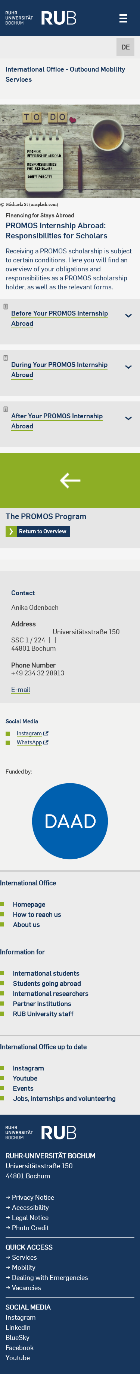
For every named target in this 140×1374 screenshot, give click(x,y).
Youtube (25, 1078)
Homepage (29, 904)
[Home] (41, 18)
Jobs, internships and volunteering (64, 1098)
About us (26, 924)
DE (125, 47)
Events (23, 1088)
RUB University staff (43, 1013)
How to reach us (37, 914)
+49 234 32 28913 (37, 673)
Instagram (28, 1068)
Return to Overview (70, 500)
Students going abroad (47, 983)
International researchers (50, 993)
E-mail (20, 689)
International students (46, 973)
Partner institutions (42, 1003)
